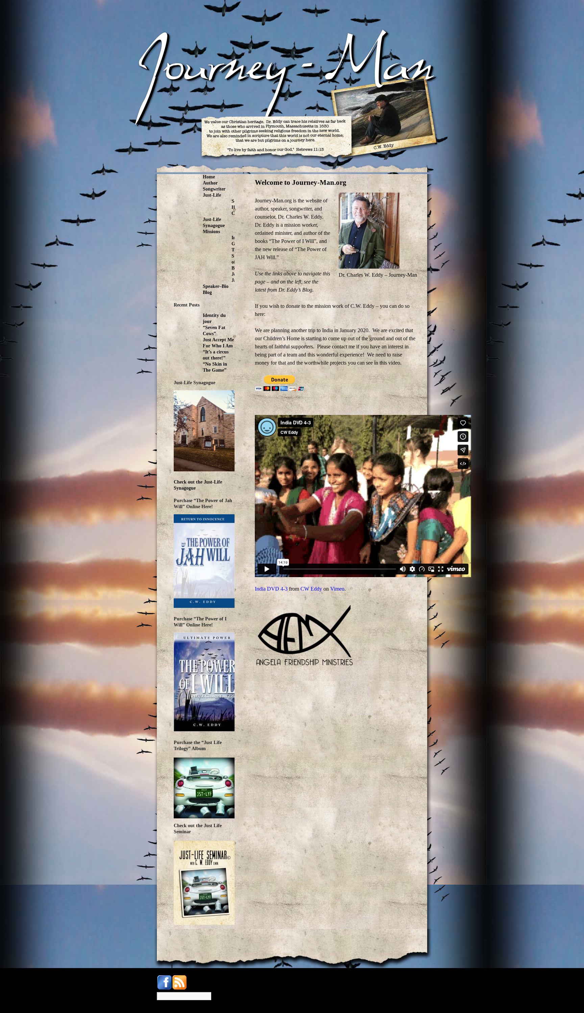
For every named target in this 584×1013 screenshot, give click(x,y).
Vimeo (337, 589)
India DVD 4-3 (271, 589)
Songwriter (214, 189)
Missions (211, 231)
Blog (207, 292)
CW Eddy (311, 589)
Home (209, 176)
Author (210, 183)
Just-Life (212, 195)
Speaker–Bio (215, 286)
